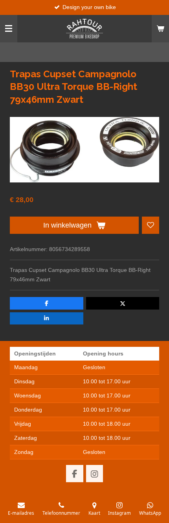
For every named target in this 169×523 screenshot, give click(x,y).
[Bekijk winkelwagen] (160, 28)
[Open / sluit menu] (8, 28)
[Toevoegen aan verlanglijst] (150, 225)
